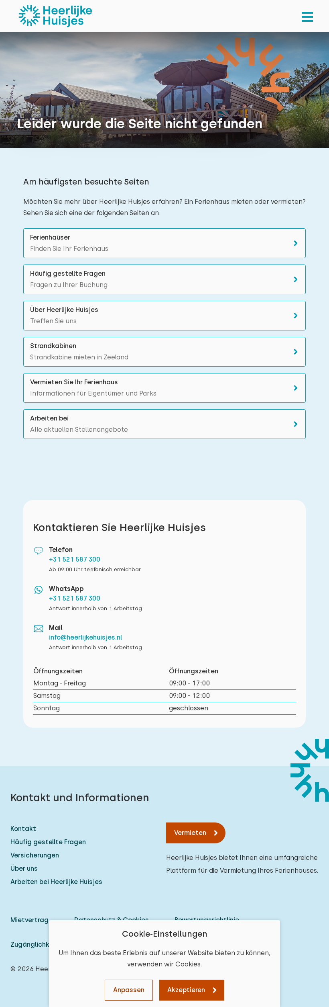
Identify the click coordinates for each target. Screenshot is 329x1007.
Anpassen (128, 990)
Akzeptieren (186, 990)
